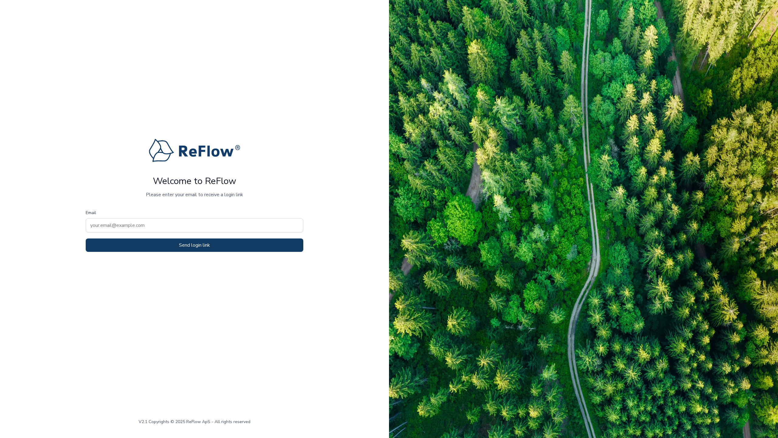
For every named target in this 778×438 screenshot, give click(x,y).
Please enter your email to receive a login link (194, 194)
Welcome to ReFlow (194, 181)
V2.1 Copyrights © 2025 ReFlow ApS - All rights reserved (194, 422)
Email (91, 213)
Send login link (194, 245)
